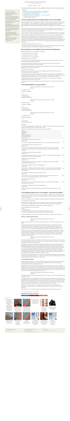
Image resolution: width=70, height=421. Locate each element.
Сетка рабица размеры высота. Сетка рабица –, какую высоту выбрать (36, 14)
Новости (35, 5)
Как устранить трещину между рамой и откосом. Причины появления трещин (11, 39)
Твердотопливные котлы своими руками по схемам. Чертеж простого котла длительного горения (12, 18)
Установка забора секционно (29, 17)
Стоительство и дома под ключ (35, 2)
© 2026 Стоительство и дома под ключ (10, 329)
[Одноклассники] (43, 295)
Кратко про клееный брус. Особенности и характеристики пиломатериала (11, 13)
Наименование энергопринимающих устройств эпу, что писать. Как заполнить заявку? (12, 25)
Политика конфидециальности (28, 330)
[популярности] (41, 132)
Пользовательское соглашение (31, 329)
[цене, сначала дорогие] (41, 135)
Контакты (26, 329)
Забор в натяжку (36, 291)
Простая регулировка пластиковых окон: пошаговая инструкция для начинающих (12, 29)
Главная (30, 5)
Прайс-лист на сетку (31, 291)
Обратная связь (45, 329)
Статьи (39, 5)
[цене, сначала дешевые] (41, 136)
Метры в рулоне (26, 291)
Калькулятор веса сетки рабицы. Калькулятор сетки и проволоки (35, 12)
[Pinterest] (34, 295)
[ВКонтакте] (25, 295)
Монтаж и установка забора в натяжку (31, 16)
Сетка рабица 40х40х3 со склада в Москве (31, 13)
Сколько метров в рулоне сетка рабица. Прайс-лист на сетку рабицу (36, 11)
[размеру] (41, 133)
